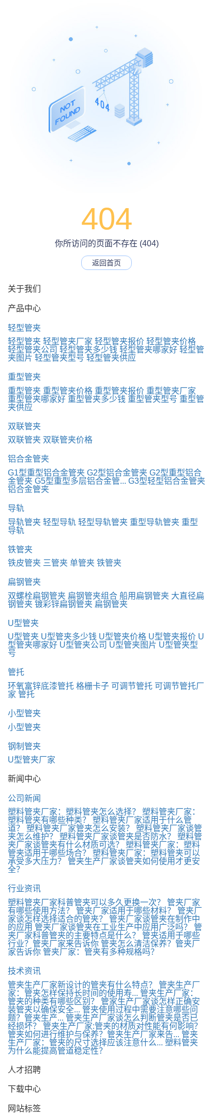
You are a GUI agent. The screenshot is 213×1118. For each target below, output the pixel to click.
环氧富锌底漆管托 (41, 686)
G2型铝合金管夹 (117, 472)
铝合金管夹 (28, 458)
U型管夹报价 (172, 636)
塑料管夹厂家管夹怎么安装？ (80, 828)
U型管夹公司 (83, 644)
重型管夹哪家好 (37, 399)
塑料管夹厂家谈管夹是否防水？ (117, 836)
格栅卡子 (92, 686)
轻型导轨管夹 (103, 522)
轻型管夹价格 (171, 341)
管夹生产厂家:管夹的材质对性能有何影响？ (122, 1026)
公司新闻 (24, 798)
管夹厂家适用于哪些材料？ (125, 910)
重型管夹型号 (152, 399)
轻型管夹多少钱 (88, 349)
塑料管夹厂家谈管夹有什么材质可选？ (105, 840)
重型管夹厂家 (171, 390)
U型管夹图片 (133, 644)
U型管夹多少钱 (69, 636)
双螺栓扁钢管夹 (37, 595)
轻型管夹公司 (32, 349)
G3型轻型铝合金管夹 (166, 481)
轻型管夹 (24, 328)
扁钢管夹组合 (92, 595)
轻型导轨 (59, 522)
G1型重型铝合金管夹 (46, 472)
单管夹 (82, 562)
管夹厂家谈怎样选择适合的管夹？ (105, 914)
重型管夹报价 (119, 390)
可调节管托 (132, 686)
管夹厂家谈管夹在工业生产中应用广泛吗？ (113, 927)
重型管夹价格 (68, 390)
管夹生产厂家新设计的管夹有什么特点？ (82, 984)
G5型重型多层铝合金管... (80, 481)
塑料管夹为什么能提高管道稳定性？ (103, 1046)
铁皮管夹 (24, 562)
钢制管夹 (24, 746)
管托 (16, 672)
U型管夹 (23, 623)
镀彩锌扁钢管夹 (64, 604)
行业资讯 (24, 888)
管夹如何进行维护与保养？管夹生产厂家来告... (93, 1034)
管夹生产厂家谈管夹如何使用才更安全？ (104, 865)
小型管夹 (24, 713)
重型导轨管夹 (154, 522)
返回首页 (106, 263)
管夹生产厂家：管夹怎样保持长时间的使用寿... (104, 988)
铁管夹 (20, 549)
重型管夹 (24, 376)
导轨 (16, 508)
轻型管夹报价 (119, 341)
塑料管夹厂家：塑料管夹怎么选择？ (74, 811)
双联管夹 (24, 426)
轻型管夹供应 (111, 357)
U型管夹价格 (122, 636)
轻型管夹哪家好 (148, 349)
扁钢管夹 (24, 582)
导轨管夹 (24, 522)
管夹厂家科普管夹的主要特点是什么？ (105, 931)
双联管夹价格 (68, 439)
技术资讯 (24, 971)
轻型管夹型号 (59, 357)
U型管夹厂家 (31, 759)
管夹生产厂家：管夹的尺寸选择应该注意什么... (103, 1038)
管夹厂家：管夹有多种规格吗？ (101, 951)
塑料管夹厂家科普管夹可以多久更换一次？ (86, 902)
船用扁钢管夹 (144, 595)
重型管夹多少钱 (97, 399)
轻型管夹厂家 (68, 341)
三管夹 (55, 562)
